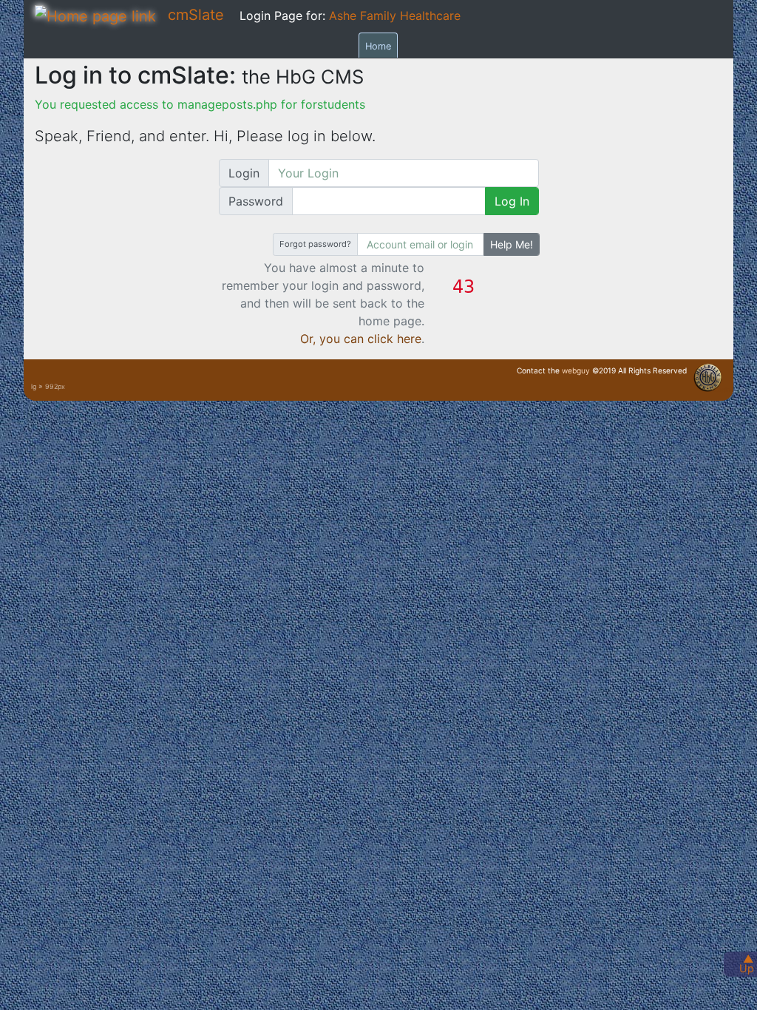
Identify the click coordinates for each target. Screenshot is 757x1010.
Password (255, 201)
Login (243, 173)
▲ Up (746, 963)
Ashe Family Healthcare (395, 15)
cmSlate (196, 15)
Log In (512, 201)
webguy (576, 370)
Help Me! (511, 244)
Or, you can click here (360, 338)
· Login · (722, 389)
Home (378, 46)
